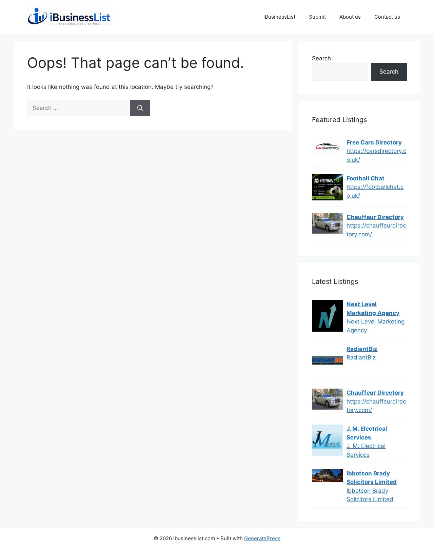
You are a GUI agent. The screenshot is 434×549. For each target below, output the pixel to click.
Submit (317, 17)
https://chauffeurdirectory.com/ (376, 230)
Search (321, 58)
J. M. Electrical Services (367, 433)
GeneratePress (262, 538)
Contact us (387, 17)
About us (350, 17)
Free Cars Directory (374, 142)
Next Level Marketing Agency (373, 308)
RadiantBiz (362, 349)
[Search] (140, 108)
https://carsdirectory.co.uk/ (376, 155)
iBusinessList (279, 17)
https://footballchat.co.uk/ (375, 191)
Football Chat (365, 178)
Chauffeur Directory (375, 217)
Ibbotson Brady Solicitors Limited (372, 478)
